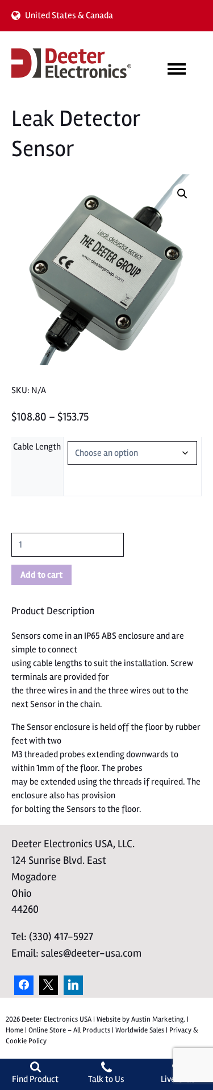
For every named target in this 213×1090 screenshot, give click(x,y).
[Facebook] (23, 985)
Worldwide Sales (139, 1030)
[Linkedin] (73, 985)
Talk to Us (106, 1079)
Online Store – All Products (69, 1030)
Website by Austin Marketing (140, 1019)
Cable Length (37, 446)
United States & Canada (69, 15)
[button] (182, 193)
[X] (48, 985)
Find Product (35, 1079)
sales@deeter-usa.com (91, 953)
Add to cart (41, 575)
